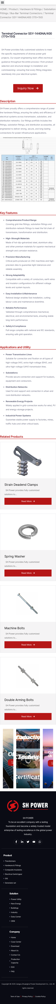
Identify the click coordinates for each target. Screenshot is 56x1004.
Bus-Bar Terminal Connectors (26, 13)
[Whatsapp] (39, 841)
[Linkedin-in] (22, 841)
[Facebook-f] (16, 841)
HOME (3, 9)
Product (13, 9)
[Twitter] (28, 841)
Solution (13, 893)
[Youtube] (33, 841)
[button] (2, 2)
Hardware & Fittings (31, 9)
